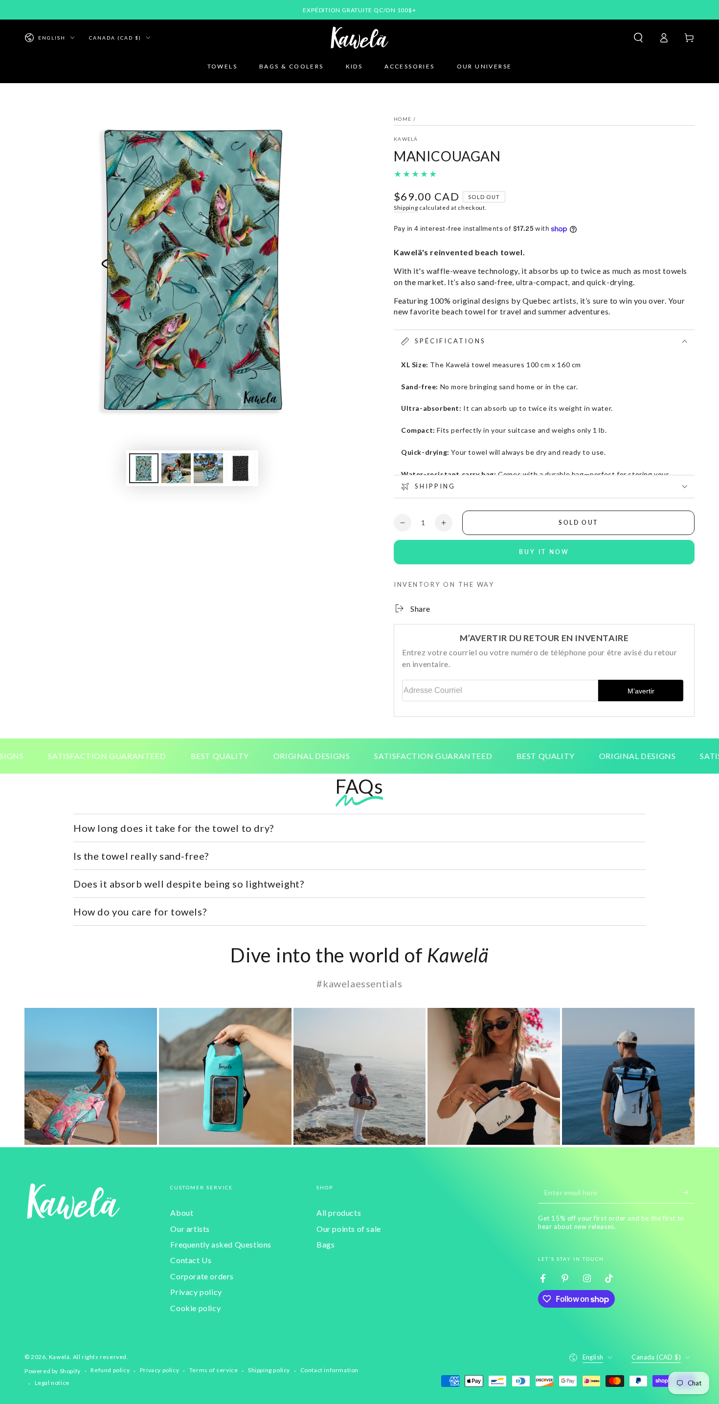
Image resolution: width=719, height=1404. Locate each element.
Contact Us (190, 1260)
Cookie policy (195, 1308)
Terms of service (213, 1370)
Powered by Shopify (52, 1371)
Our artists (190, 1228)
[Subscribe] (689, 1192)
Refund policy (110, 1370)
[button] (638, 37)
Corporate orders (202, 1276)
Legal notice (52, 1382)
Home (402, 119)
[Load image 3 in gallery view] (208, 468)
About (181, 1212)
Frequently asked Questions (220, 1244)
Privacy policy (196, 1291)
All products (338, 1212)
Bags (325, 1244)
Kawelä (59, 1356)
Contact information (329, 1370)
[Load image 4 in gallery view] (240, 468)
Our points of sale (348, 1228)
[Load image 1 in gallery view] (143, 468)
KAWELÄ (406, 139)
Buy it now (544, 552)
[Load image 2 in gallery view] (176, 468)
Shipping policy (269, 1370)
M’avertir (641, 691)
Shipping (406, 207)
